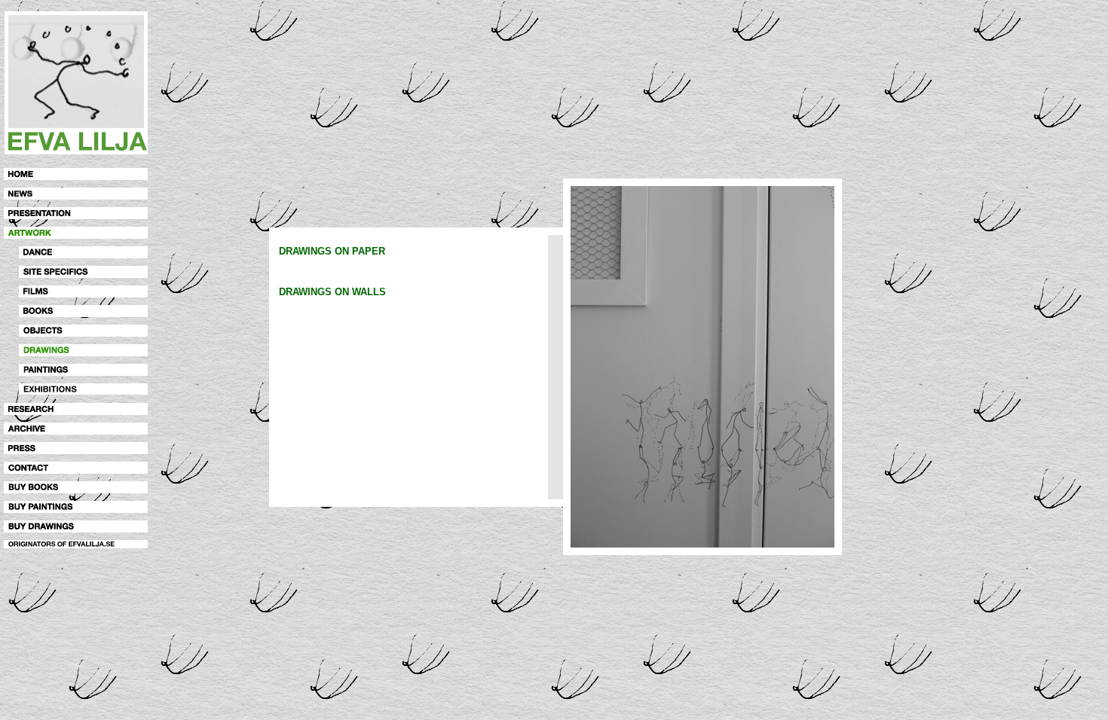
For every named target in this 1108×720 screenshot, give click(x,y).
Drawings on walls (332, 291)
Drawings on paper (332, 251)
